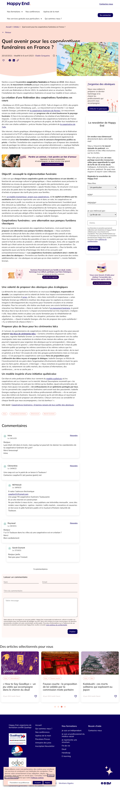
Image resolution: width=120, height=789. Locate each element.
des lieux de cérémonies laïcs (23, 333)
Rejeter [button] (47, 783)
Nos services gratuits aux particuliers (23, 18)
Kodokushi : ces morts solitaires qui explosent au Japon (97, 686)
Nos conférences (33, 11)
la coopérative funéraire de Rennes (45, 110)
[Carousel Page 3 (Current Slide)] (61, 707)
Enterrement (35, 414)
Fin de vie (66, 745)
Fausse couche (55, 678)
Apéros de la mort (51, 11)
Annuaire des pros (43, 742)
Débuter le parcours (98, 109)
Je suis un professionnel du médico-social (73, 735)
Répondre (74, 435)
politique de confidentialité (97, 240)
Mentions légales (66, 783)
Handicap (66, 752)
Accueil (8, 27)
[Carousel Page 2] (58, 707)
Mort (91, 678)
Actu (4, 414)
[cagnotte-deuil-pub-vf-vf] (40, 283)
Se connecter (105, 15)
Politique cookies (37, 777)
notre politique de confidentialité (56, 625)
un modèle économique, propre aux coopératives (28, 197)
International (14, 678)
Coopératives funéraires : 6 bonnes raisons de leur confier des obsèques (43, 405)
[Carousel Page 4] (65, 707)
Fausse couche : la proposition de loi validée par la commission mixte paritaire (60, 686)
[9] (40, 170)
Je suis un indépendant (71, 730)
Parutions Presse (42, 739)
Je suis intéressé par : (97, 211)
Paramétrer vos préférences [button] (19, 783)
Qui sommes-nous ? (53, 18)
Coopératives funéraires (18, 414)
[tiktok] (110, 784)
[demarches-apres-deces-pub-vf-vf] (102, 286)
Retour (8, 32)
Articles (16, 27)
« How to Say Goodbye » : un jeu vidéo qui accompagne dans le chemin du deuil (19, 686)
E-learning (66, 756)
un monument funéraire (60, 308)
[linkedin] (108, 784)
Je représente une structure (69, 741)
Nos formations (13, 11)
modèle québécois (54, 378)
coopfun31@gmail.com (18, 494)
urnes (24, 297)
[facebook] (102, 784)
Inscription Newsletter (44, 746)
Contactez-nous (106, 4)
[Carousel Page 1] (55, 707)
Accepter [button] (38, 783)
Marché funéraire (49, 414)
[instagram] (105, 784)
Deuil (64, 749)
